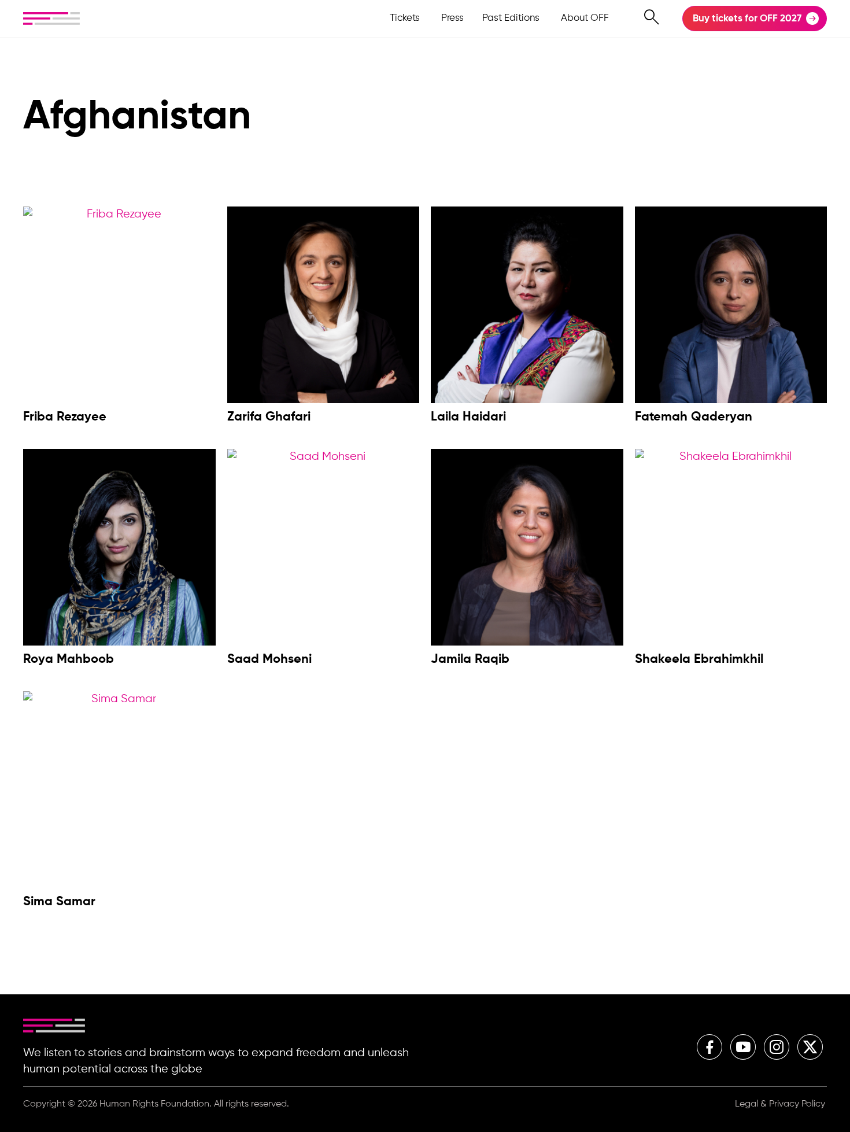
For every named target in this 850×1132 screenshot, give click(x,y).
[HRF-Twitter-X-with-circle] (810, 1047)
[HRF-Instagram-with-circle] (776, 1047)
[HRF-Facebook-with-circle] (709, 1047)
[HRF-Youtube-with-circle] (743, 1047)
